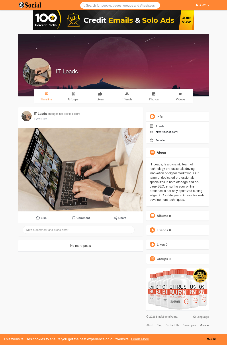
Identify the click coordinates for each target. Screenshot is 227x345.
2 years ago (40, 118)
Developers (189, 325)
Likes (161, 244)
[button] (120, 5)
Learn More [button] (140, 339)
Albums (162, 215)
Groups (162, 259)
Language (202, 317)
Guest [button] (202, 5)
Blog (159, 325)
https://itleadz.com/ (167, 132)
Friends (162, 230)
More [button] (203, 325)
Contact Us (172, 325)
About (149, 325)
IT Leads (67, 71)
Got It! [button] (211, 339)
